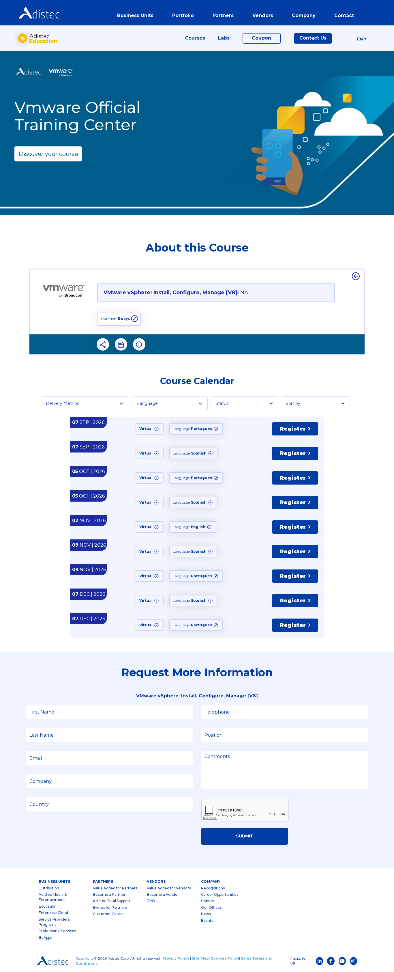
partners (103, 881)
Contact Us (313, 38)
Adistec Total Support (111, 901)
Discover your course (48, 153)
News (206, 914)
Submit (244, 836)
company (210, 881)
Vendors (156, 881)
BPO (151, 901)
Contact (208, 901)
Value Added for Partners (115, 888)
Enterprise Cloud (53, 912)
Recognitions (213, 888)
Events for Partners (110, 907)
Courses (195, 38)
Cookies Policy (225, 958)
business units (54, 881)
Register (293, 429)
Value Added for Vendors (169, 888)
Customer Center (108, 914)
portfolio (183, 15)
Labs (224, 38)
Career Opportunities (219, 894)
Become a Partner (109, 894)
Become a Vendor (163, 894)
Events (207, 920)
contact (344, 15)
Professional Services (57, 931)
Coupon (261, 38)
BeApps (45, 937)
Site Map (200, 958)
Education (48, 906)
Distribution (49, 888)
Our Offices (211, 907)
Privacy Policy (175, 958)
